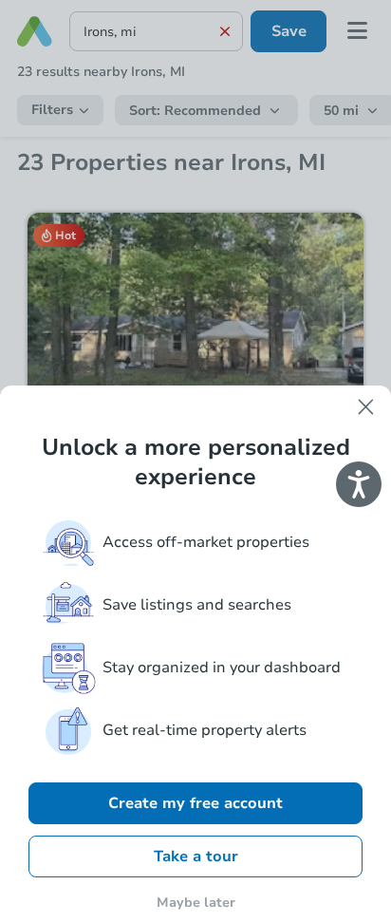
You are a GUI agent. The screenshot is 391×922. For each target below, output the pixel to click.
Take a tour (196, 856)
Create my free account (195, 803)
